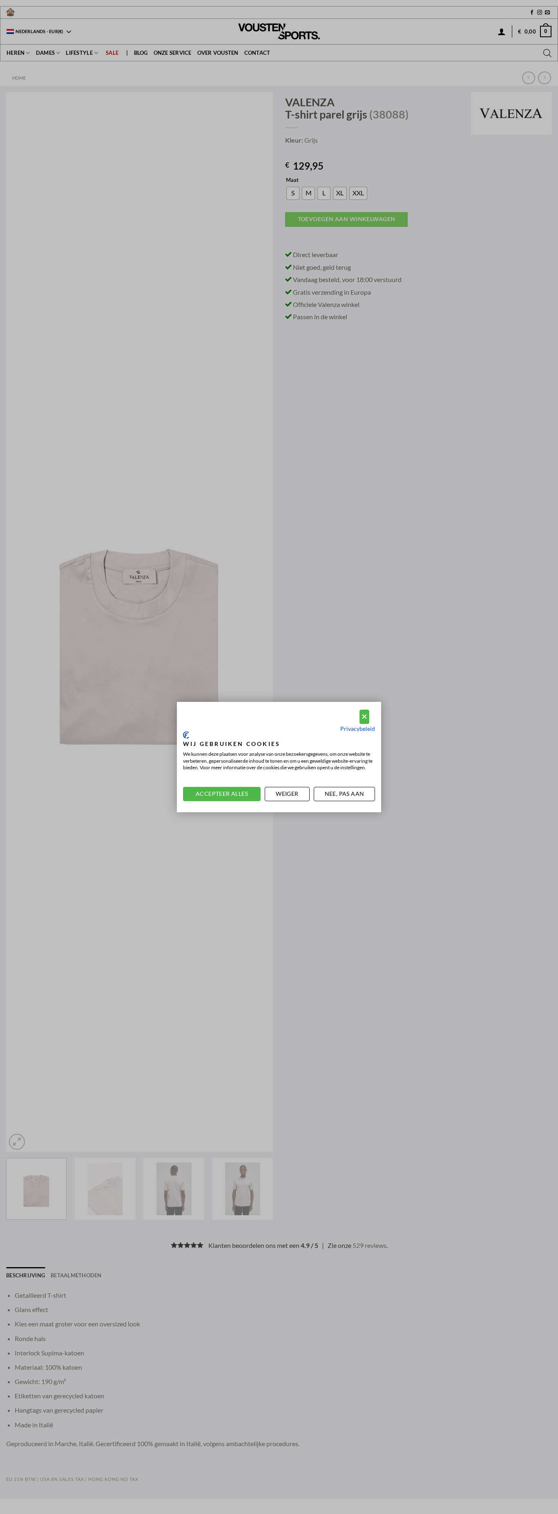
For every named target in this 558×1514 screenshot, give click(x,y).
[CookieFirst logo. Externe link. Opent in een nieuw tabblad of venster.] (186, 735)
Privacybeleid (357, 728)
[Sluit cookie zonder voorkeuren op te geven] (364, 717)
